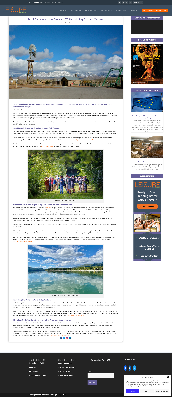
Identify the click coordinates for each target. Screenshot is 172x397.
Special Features (90, 10)
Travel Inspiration (106, 10)
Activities (61, 23)
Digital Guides (76, 10)
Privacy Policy (61, 395)
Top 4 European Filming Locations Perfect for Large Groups (147, 117)
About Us (32, 367)
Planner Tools (121, 10)
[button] (168, 377)
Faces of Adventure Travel (147, 162)
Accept (132, 391)
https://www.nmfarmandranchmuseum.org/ (88, 140)
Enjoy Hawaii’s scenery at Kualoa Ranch (51, 2)
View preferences (162, 391)
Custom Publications (66, 367)
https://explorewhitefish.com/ (75, 315)
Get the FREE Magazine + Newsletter (154, 10)
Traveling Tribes (64, 371)
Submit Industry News (37, 375)
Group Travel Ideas (65, 375)
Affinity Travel (68, 23)
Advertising (33, 371)
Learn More (133, 10)
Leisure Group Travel (47, 146)
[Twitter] (64, 338)
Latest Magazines (65, 363)
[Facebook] (61, 338)
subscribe (104, 122)
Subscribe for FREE (36, 363)
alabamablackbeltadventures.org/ (22, 241)
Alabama (48, 207)
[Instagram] (67, 338)
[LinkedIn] (70, 338)
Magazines (63, 10)
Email (90, 371)
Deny (147, 391)
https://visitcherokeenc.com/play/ (59, 335)
